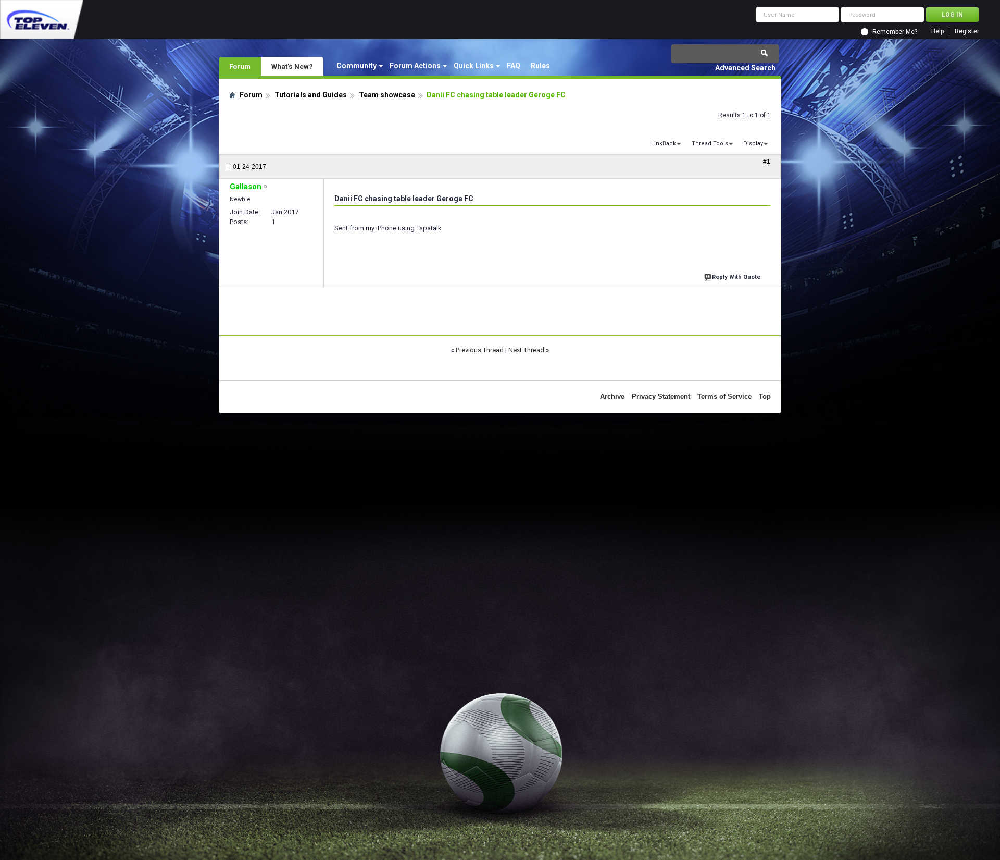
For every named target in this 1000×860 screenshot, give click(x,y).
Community (356, 66)
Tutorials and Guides (310, 95)
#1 (766, 161)
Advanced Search (745, 68)
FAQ (513, 66)
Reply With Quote (736, 277)
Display (753, 143)
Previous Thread (480, 350)
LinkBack (663, 143)
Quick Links (474, 66)
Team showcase (387, 95)
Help (937, 31)
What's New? (292, 66)
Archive (612, 396)
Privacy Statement (661, 396)
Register (967, 31)
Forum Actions (415, 66)
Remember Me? (894, 31)
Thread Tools (710, 143)
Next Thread (526, 350)
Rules (540, 66)
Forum (240, 66)
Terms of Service (724, 396)
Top (765, 396)
